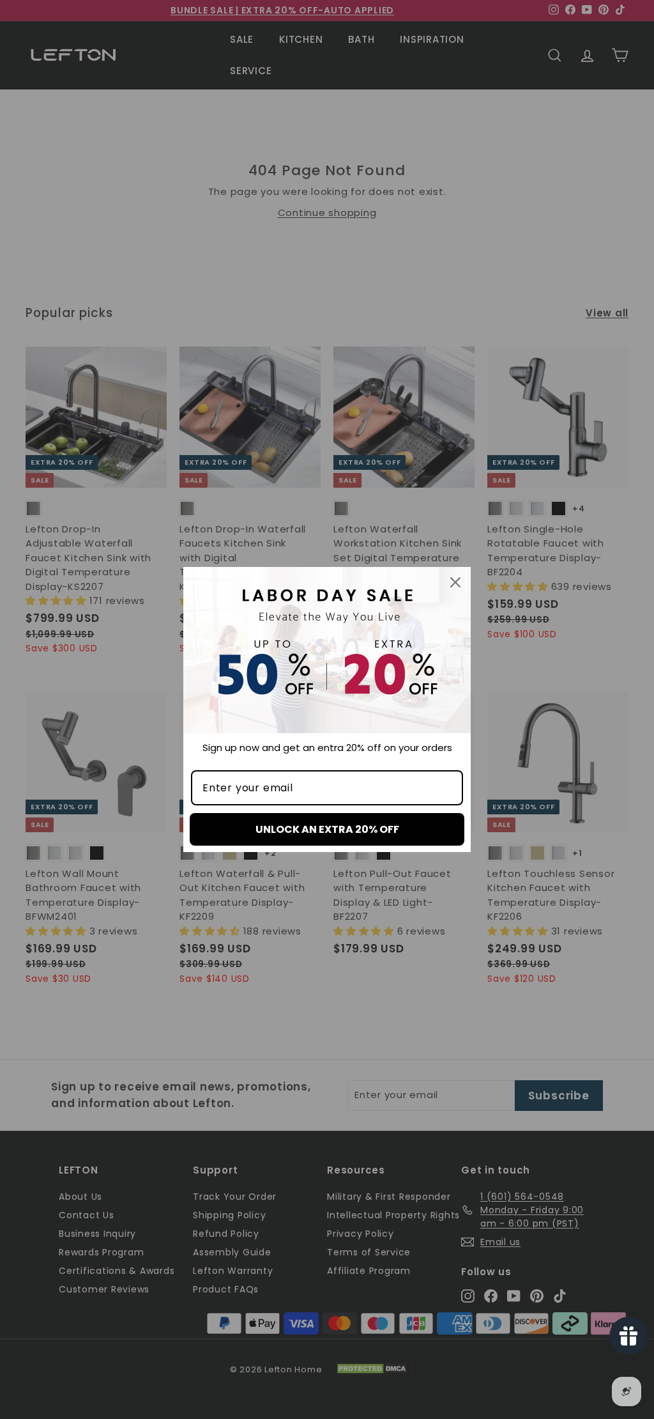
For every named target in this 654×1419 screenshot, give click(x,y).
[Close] (455, 582)
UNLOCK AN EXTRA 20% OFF (327, 829)
